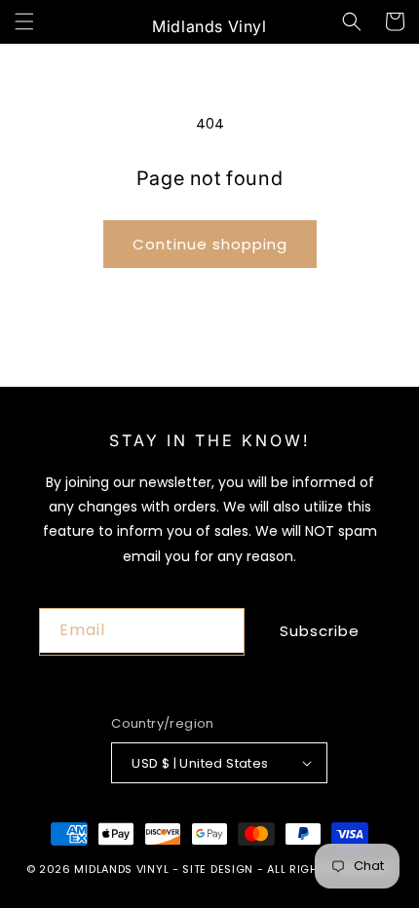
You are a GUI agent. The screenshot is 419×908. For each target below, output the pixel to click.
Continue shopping (210, 244)
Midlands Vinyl (121, 869)
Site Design (217, 869)
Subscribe (320, 631)
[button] (24, 21)
